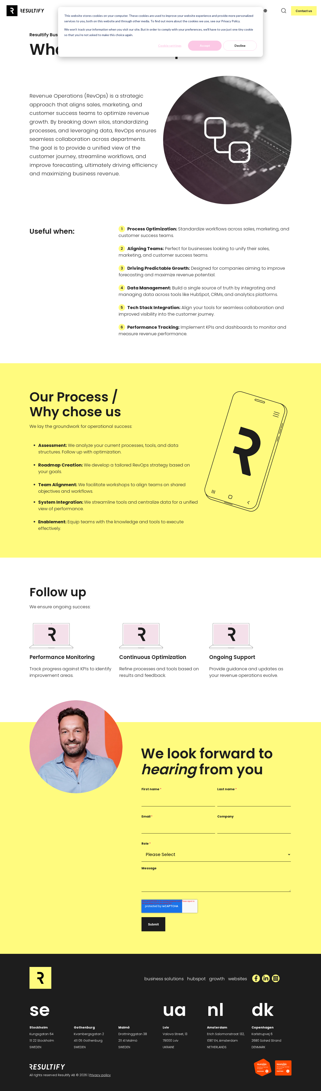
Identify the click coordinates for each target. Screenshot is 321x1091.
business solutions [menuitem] (164, 979)
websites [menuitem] (237, 979)
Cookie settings (169, 45)
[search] (284, 11)
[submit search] (284, 11)
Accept (205, 45)
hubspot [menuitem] (196, 979)
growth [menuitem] (217, 979)
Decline (240, 45)
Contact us (304, 11)
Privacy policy (100, 1075)
